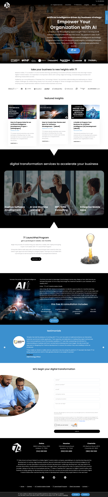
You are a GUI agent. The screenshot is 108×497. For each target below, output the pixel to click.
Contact (85, 486)
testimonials (54, 330)
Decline (85, 494)
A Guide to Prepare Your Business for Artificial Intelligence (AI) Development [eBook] (85, 125)
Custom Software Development (15, 208)
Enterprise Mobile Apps (90, 208)
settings (65, 495)
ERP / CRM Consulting (61, 208)
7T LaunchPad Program (36, 237)
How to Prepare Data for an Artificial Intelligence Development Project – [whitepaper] (21, 125)
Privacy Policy (82, 421)
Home (22, 486)
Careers (29, 486)
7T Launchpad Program (59, 486)
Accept (76, 494)
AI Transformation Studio (42, 486)
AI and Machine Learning (39, 208)
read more (14, 143)
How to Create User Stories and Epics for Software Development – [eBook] (53, 124)
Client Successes (74, 486)
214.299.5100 (100, 1)
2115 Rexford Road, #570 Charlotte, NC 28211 (91, 447)
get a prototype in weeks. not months (36, 241)
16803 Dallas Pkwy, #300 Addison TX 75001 (41, 447)
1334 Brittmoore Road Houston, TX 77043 (66, 447)
